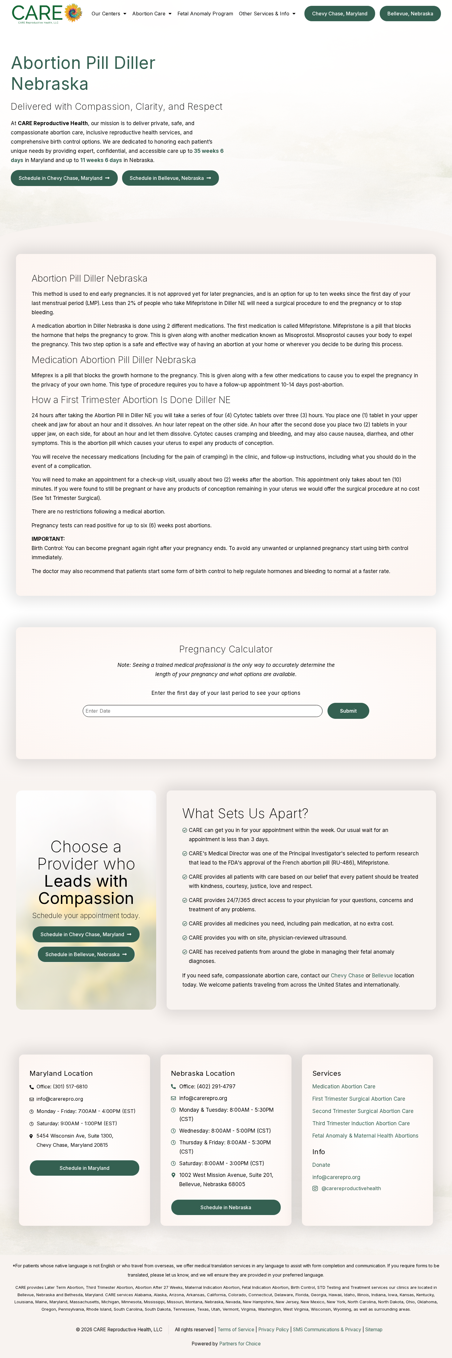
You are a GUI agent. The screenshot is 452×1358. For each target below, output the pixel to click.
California (216, 1294)
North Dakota (390, 1301)
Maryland (58, 1301)
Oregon (49, 1309)
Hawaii (335, 1294)
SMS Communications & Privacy (328, 1329)
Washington (269, 1309)
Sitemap (374, 1329)
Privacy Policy (273, 1329)
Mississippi (154, 1301)
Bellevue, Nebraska (36, 1294)
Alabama (142, 1294)
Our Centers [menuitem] (106, 13)
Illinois (363, 1294)
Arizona (176, 1294)
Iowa (392, 1294)
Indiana (378, 1294)
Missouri (175, 1301)
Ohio (410, 1301)
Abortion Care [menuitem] (148, 13)
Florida (301, 1294)
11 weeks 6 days (101, 160)
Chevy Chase (347, 975)
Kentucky (425, 1294)
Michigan (110, 1301)
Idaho (349, 1294)
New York (336, 1301)
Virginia (248, 1309)
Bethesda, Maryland (84, 1294)
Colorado (237, 1294)
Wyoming (342, 1309)
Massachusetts (84, 1301)
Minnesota (131, 1301)
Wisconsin (321, 1309)
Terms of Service (235, 1329)
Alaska (160, 1294)
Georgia (318, 1294)
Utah (215, 1309)
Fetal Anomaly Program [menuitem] (205, 13)
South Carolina (128, 1309)
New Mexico (312, 1301)
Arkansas (195, 1294)
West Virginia (295, 1309)
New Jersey (287, 1301)
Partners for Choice (240, 1344)
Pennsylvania (71, 1309)
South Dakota (158, 1309)
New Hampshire (258, 1301)
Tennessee (184, 1309)
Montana (193, 1301)
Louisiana (23, 1301)
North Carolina (362, 1301)
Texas (203, 1309)
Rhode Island (98, 1309)
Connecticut (260, 1294)
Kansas (407, 1294)
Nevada (233, 1301)
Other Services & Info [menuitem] (264, 13)
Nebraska (214, 1301)
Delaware (284, 1294)
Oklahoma (427, 1301)
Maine (41, 1301)
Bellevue (382, 975)
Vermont (231, 1309)
